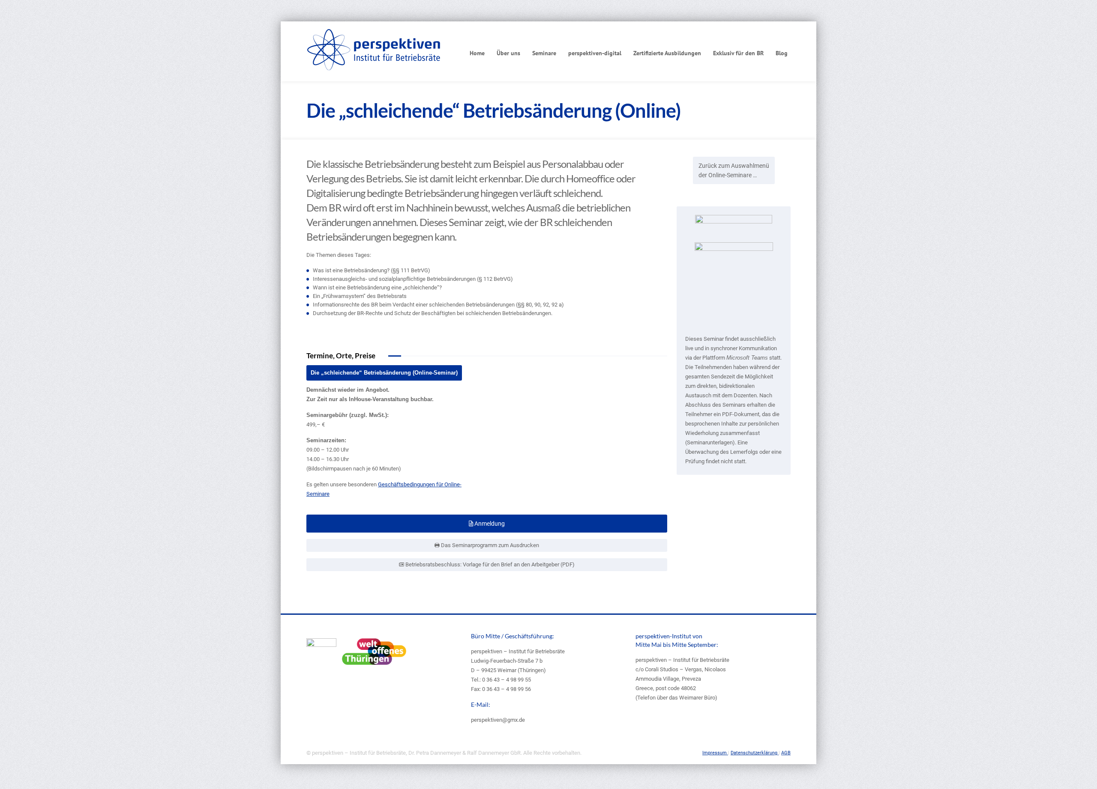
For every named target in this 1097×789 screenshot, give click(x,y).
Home (477, 53)
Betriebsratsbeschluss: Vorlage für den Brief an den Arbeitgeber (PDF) (489, 564)
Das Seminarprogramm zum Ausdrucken (489, 545)
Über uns (508, 53)
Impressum (715, 753)
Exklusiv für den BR (738, 53)
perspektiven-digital (594, 53)
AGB (786, 753)
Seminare (544, 53)
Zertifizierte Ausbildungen (667, 53)
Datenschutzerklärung (755, 753)
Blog (782, 53)
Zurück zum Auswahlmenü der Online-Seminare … (733, 170)
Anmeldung (489, 523)
